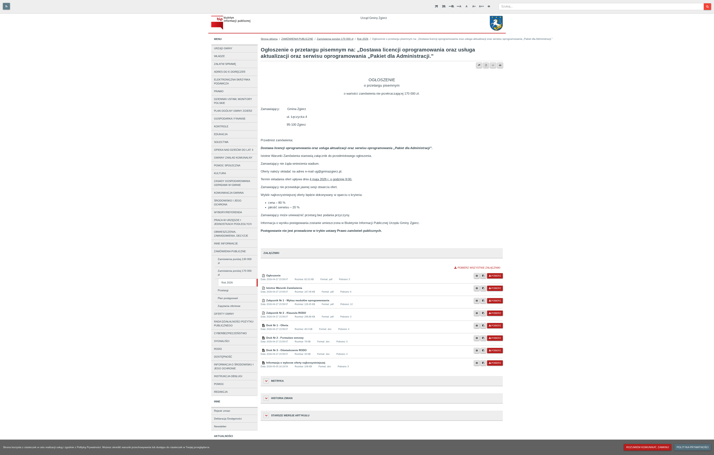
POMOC (219, 384)
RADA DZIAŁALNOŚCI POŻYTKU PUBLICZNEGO (233, 323)
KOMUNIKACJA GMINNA (229, 192)
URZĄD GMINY (223, 48)
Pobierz (496, 276)
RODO (218, 348)
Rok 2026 (227, 282)
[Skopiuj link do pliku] (483, 275)
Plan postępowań (228, 298)
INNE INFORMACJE (226, 243)
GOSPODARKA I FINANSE (229, 118)
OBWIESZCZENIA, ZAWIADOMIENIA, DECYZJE (231, 233)
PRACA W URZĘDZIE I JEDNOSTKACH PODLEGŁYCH (233, 222)
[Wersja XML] (493, 65)
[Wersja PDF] (486, 65)
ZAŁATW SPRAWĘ (225, 63)
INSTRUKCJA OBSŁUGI (228, 376)
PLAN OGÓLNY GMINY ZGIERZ (233, 110)
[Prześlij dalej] (479, 65)
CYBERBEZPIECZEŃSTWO (230, 333)
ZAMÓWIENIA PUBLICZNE (230, 251)
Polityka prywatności (693, 447)
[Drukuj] (500, 65)
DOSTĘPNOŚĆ (223, 356)
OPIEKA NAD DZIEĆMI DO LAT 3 (233, 149)
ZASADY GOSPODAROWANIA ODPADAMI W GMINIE (232, 183)
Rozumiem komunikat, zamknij (647, 447)
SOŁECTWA (221, 142)
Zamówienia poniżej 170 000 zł (235, 272)
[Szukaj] (707, 6)
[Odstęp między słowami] (451, 6)
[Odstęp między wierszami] (444, 6)
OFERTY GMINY (224, 313)
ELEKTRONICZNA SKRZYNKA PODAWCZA (232, 81)
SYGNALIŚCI (221, 341)
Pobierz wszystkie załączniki (479, 267)
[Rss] (6, 6)
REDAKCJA (221, 391)
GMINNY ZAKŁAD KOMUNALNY (233, 157)
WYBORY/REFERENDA (228, 212)
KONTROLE (221, 126)
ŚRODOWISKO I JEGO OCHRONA (227, 202)
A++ (481, 6)
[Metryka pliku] (476, 275)
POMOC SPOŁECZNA (227, 165)
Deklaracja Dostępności (228, 418)
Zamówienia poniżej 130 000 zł (235, 261)
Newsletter (220, 426)
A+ (474, 6)
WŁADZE (219, 56)
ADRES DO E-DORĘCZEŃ (229, 71)
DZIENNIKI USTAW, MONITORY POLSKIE (233, 101)
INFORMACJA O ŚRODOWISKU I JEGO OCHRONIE (234, 366)
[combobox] (601, 6)
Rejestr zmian (222, 410)
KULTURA (220, 173)
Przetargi (223, 290)
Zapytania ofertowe (229, 305)
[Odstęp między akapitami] (436, 6)
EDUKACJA (221, 134)
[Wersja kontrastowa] (489, 6)
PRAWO (218, 91)
